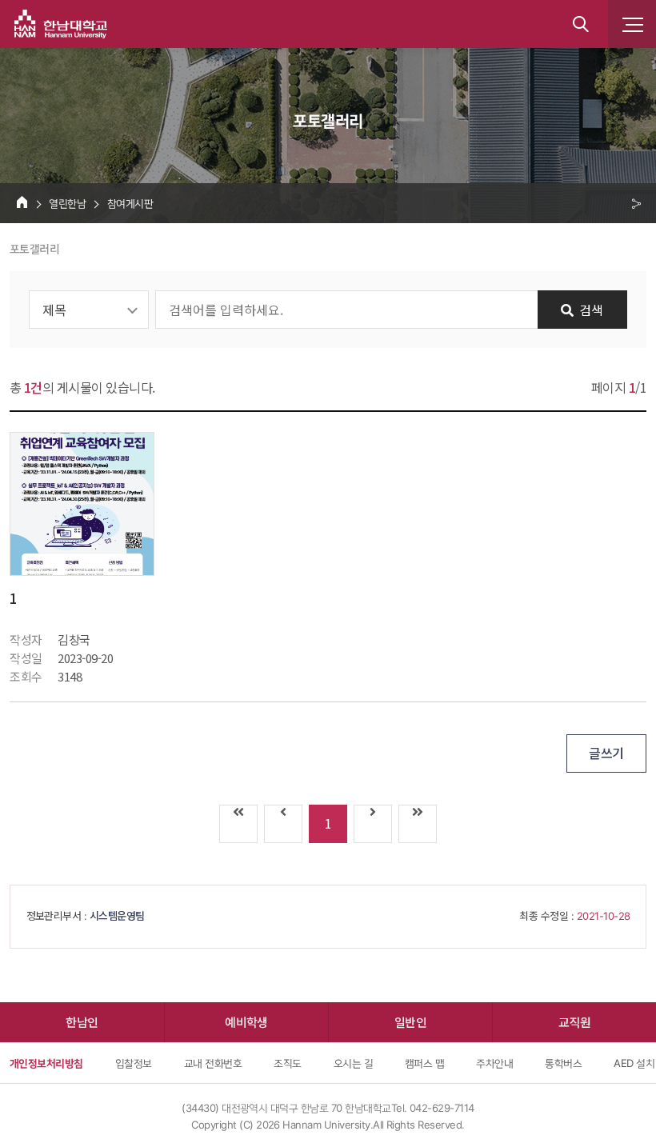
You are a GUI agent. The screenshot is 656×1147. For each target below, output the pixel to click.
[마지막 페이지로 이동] (417, 824)
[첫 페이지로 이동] (238, 824)
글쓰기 (606, 752)
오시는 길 (353, 1063)
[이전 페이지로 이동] (283, 824)
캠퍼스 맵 (424, 1063)
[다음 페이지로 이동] (373, 824)
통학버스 (563, 1063)
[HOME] (22, 201)
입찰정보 (133, 1063)
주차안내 (494, 1063)
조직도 (287, 1063)
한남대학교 (60, 24)
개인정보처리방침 (46, 1063)
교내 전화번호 (213, 1063)
